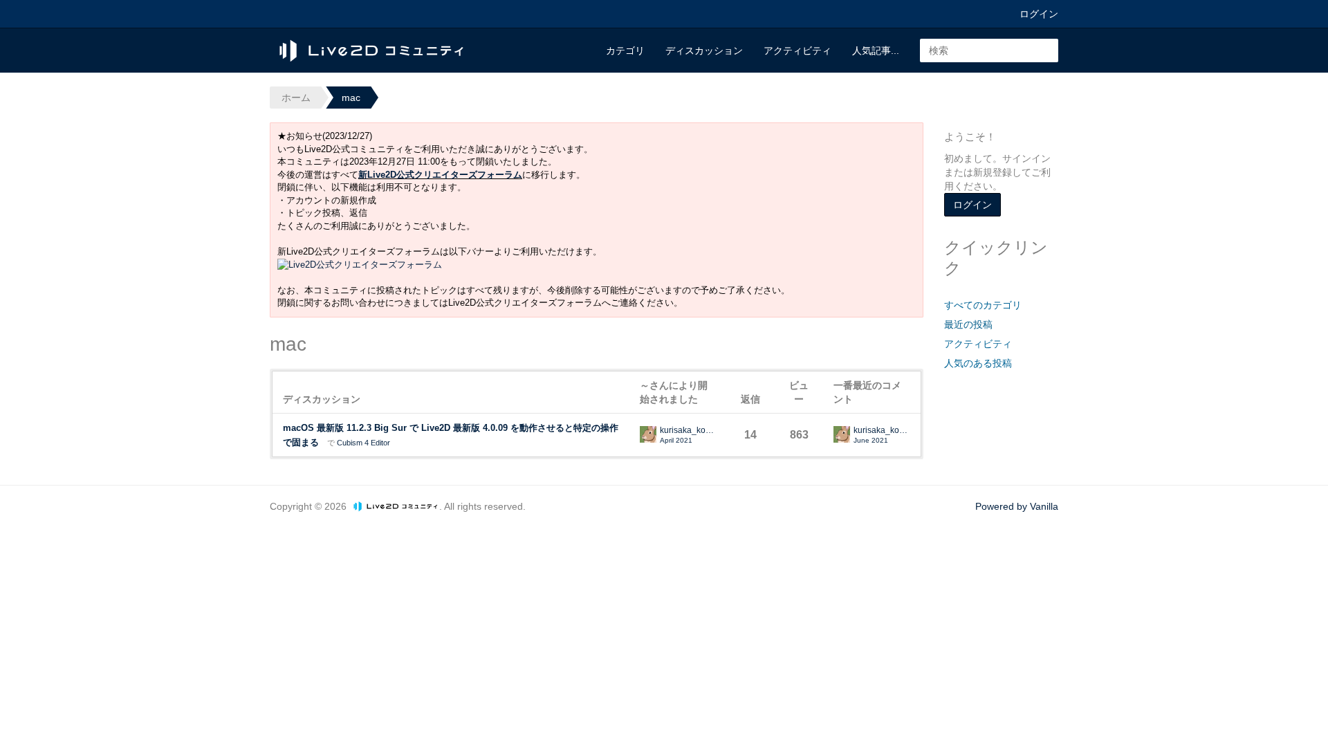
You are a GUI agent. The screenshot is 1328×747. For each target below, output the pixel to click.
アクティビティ (797, 50)
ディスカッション (704, 50)
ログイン (1039, 13)
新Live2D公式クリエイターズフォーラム (440, 174)
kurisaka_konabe (688, 430)
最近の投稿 (968, 324)
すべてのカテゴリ (983, 305)
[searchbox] (989, 50)
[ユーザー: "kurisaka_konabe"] (648, 434)
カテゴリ (625, 50)
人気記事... (875, 50)
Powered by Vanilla (1016, 506)
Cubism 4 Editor (363, 443)
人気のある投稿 (978, 363)
